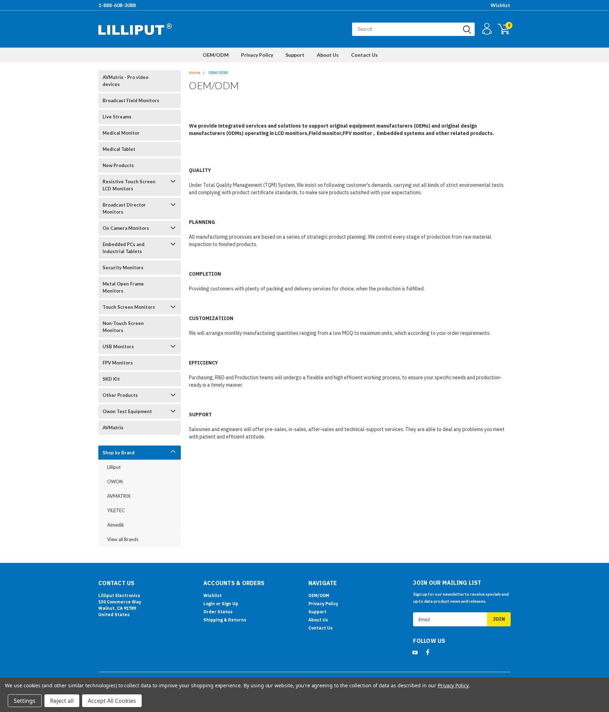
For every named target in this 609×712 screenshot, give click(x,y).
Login (209, 603)
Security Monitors (123, 267)
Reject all (62, 701)
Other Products (120, 395)
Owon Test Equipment (127, 411)
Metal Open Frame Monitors (123, 287)
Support (294, 55)
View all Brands (123, 539)
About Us (328, 55)
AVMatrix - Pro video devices (125, 80)
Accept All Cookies (112, 701)
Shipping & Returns (224, 619)
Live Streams (117, 116)
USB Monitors (118, 346)
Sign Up (230, 603)
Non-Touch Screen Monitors (123, 326)
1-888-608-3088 (117, 5)
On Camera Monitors (126, 228)
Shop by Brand (119, 452)
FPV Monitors (118, 363)
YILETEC (116, 510)
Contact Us (364, 55)
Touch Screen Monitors (129, 307)
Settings (25, 701)
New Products (118, 165)
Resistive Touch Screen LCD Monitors (129, 185)
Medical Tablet (119, 149)
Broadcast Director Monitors (124, 208)
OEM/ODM (216, 55)
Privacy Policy (257, 55)
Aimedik (115, 525)
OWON (115, 481)
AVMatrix (113, 427)
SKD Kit (111, 379)
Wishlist (500, 5)
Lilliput (114, 467)
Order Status (218, 611)
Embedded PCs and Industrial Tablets (123, 247)
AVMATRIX (118, 496)
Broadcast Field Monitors (131, 100)
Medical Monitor (121, 133)
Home (195, 72)
